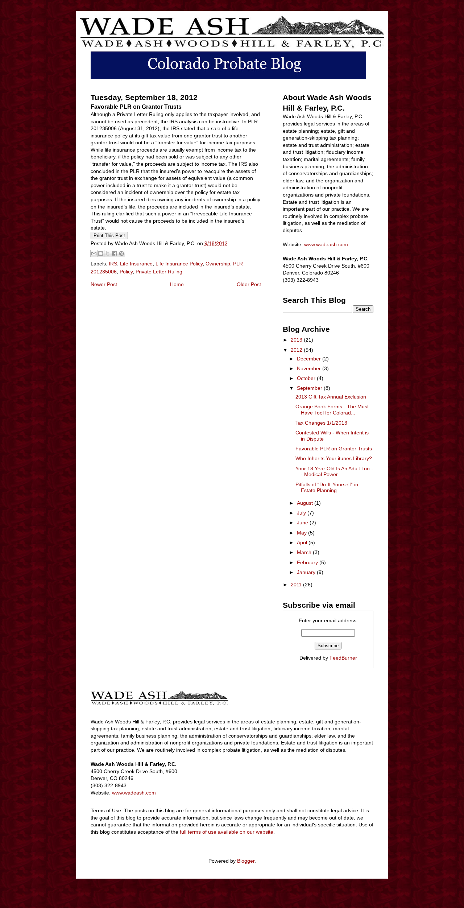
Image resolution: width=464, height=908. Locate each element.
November (309, 368)
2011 (297, 584)
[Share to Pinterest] (121, 253)
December (309, 359)
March (305, 552)
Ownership (218, 264)
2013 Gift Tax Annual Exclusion (330, 397)
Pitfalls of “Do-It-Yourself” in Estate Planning (326, 488)
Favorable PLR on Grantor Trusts (333, 448)
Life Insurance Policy (179, 264)
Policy (126, 272)
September (310, 388)
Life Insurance (136, 264)
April (302, 542)
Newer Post (104, 284)
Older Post (249, 284)
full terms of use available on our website (226, 832)
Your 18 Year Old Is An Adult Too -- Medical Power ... (334, 472)
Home (177, 284)
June (303, 522)
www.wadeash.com (326, 244)
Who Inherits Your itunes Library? (333, 458)
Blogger (245, 861)
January (307, 572)
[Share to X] (107, 253)
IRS (113, 264)
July (302, 513)
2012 (297, 350)
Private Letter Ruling (159, 272)
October (307, 378)
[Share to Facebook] (114, 253)
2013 (297, 340)
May (302, 533)
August (305, 503)
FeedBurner (343, 658)
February (308, 562)
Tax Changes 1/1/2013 (321, 423)
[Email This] (94, 253)
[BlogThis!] (100, 253)
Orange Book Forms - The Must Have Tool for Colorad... (332, 410)
